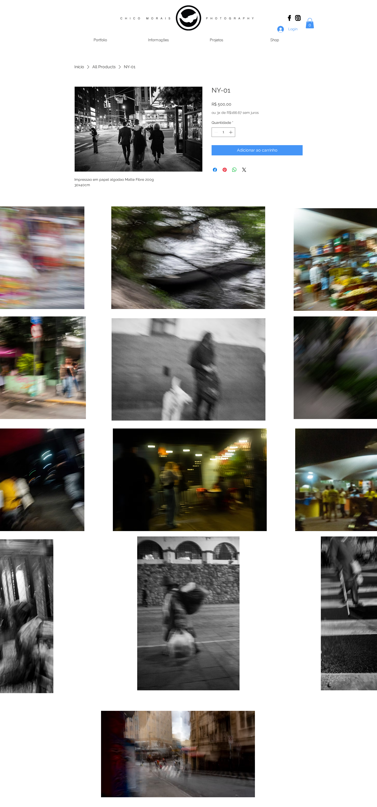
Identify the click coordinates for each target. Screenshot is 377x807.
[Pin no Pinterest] (225, 170)
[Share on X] (244, 170)
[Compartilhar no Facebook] (215, 170)
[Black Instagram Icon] (297, 17)
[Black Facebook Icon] (289, 17)
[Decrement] (215, 132)
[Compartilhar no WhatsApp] (234, 170)
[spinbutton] (223, 132)
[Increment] (231, 132)
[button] (309, 23)
